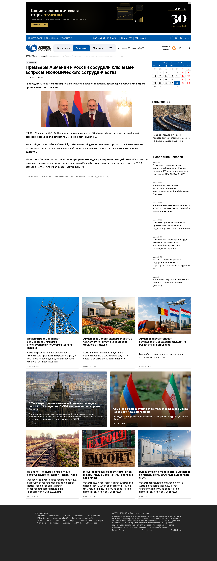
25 (160, 83)
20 (171, 79)
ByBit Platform (94, 516)
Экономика (81, 48)
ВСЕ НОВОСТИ (41, 513)
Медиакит (98, 48)
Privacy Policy (118, 530)
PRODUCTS (66, 38)
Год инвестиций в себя (82, 518)
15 (183, 76)
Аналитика (41, 523)
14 (177, 76)
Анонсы (66, 523)
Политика (41, 516)
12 (166, 76)
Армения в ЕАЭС (60, 518)
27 (171, 83)
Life (49, 520)
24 (154, 83)
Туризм (40, 520)
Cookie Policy (176, 530)
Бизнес (66, 516)
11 (160, 76)
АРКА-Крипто (43, 518)
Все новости (63, 48)
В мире (99, 520)
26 (166, 83)
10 (155, 76)
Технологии (60, 520)
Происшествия (85, 520)
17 (155, 79)
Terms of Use (147, 530)
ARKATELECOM (35, 38)
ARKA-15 (78, 523)
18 (160, 79)
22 (183, 79)
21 (177, 79)
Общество (79, 516)
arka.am (176, 521)
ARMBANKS (52, 38)
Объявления (91, 523)
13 (172, 76)
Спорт (72, 520)
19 (166, 79)
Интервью (54, 523)
